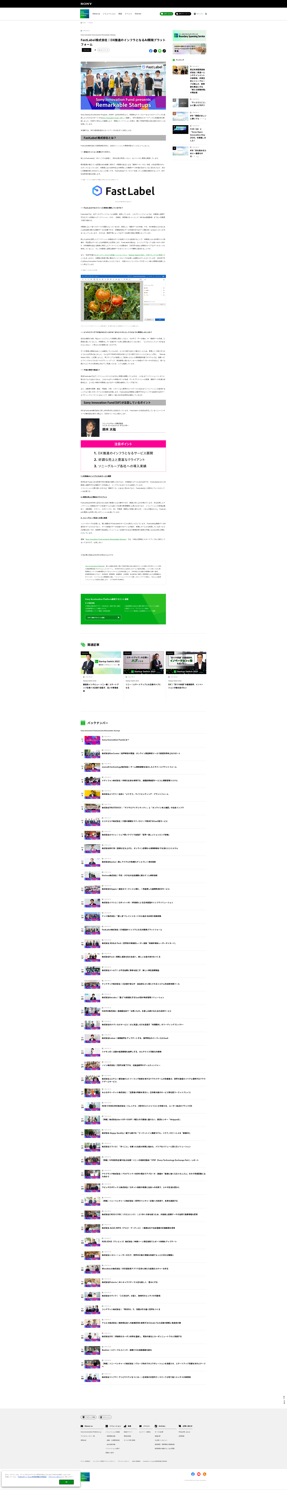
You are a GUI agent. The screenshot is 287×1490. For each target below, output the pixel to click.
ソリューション (109, 14)
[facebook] (193, 1474)
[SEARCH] (206, 14)
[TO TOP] (284, 1400)
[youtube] (198, 1474)
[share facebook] (150, 51)
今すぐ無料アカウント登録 (96, 618)
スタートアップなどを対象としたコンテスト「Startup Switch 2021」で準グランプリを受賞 (128, 255)
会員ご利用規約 (136, 1461)
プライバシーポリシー (124, 1461)
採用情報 (181, 1436)
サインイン (106, 1417)
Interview (87, 50)
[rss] (204, 1474)
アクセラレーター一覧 (88, 1436)
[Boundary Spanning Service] (189, 35)
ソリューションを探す (113, 1448)
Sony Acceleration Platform (94, 566)
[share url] (164, 51)
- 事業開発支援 (110, 1436)
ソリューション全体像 (113, 1432)
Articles (138, 14)
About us (96, 14)
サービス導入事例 (129, 1440)
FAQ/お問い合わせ (184, 1432)
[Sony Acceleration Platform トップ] (84, 13)
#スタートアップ (103, 50)
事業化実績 (127, 1436)
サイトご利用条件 (85, 1461)
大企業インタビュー (161, 1440)
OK (66, 1482)
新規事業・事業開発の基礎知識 (164, 1444)
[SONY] (86, 4)
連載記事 (157, 1436)
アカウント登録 (90, 1417)
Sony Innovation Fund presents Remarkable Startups (106, 539)
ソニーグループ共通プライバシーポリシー (104, 1461)
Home (84, 22)
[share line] (159, 51)
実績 (120, 14)
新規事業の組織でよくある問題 (164, 1448)
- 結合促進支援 (110, 1444)
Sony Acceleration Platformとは (91, 1432)
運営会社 (83, 1440)
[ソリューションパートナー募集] (189, 48)
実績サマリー (128, 1432)
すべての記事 (159, 1432)
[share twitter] (155, 51)
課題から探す (110, 1452)
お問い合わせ (168, 14)
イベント (128, 14)
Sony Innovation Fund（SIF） (113, 118)
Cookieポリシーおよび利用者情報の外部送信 (155, 1461)
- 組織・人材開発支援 (113, 1440)
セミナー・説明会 (145, 1432)
